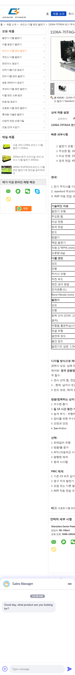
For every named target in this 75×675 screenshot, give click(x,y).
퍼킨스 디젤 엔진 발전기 (32, 24)
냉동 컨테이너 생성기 (13, 82)
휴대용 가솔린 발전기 (13, 114)
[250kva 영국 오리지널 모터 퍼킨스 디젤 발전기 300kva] (6, 158)
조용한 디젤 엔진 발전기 (14, 108)
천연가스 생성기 (10, 63)
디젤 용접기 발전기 (12, 44)
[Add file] (5, 669)
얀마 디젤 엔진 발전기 (13, 76)
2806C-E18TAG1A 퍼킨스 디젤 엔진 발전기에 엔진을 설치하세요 (29, 170)
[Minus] (69, 584)
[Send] (70, 669)
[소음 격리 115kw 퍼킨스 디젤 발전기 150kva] (6, 146)
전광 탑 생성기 (9, 101)
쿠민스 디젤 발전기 (12, 57)
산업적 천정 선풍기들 (13, 121)
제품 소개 (58, 13)
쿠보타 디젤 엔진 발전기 (14, 89)
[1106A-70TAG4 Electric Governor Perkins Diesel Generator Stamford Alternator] (62, 88)
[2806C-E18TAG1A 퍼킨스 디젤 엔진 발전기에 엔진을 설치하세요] (6, 169)
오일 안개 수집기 (10, 127)
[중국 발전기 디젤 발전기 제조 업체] (15, 13)
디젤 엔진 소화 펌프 (12, 95)
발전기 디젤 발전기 (12, 38)
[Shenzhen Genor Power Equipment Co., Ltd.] (52, 89)
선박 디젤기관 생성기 (13, 70)
